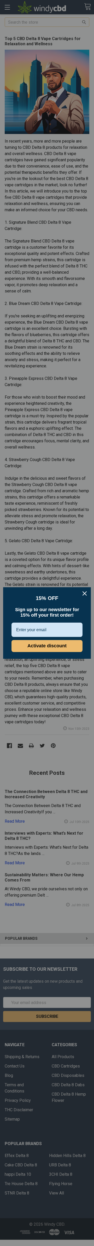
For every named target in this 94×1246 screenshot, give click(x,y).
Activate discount (47, 645)
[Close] (84, 593)
